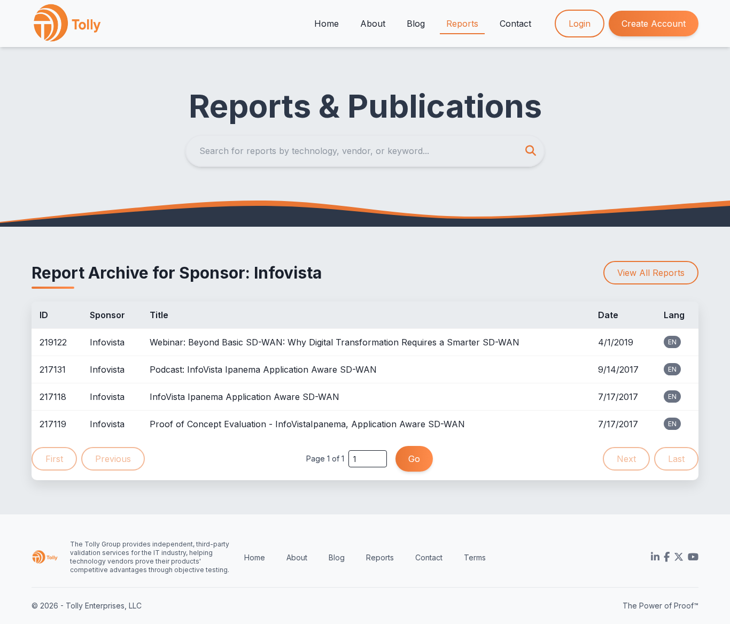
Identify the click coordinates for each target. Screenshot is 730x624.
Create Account (654, 23)
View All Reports (651, 272)
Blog (416, 23)
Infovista (107, 342)
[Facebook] (667, 557)
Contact (515, 23)
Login (580, 23)
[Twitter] (679, 557)
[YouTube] (693, 557)
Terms (475, 557)
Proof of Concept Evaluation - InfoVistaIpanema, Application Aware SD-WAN (307, 424)
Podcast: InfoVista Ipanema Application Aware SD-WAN (263, 369)
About (372, 23)
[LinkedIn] (655, 557)
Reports (462, 23)
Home (326, 23)
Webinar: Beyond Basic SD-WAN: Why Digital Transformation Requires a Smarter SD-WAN (334, 342)
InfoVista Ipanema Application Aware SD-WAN (244, 396)
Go (414, 458)
